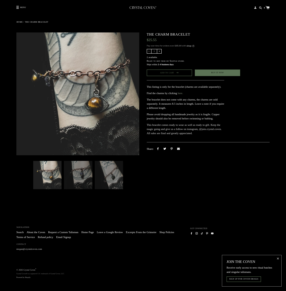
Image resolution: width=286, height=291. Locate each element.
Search (20, 232)
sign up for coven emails (244, 279)
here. (180, 93)
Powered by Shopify (23, 277)
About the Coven (36, 232)
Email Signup (63, 237)
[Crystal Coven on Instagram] (196, 233)
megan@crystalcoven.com (29, 249)
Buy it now (217, 73)
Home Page (87, 232)
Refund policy (45, 237)
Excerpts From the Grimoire (141, 232)
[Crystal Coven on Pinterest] (207, 233)
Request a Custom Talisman (63, 232)
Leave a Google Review (110, 232)
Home (20, 22)
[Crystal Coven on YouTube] (212, 233)
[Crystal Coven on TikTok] (202, 233)
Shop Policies (166, 232)
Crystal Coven (29, 270)
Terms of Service (25, 237)
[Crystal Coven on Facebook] (191, 233)
